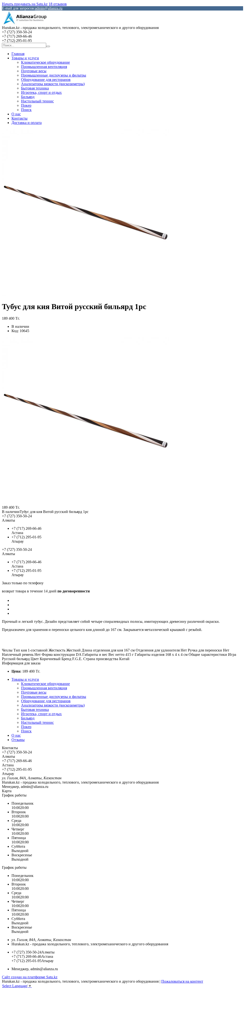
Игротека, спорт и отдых (41, 92)
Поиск (26, 110)
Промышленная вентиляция (44, 67)
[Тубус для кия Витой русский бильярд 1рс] (85, 503)
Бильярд (27, 97)
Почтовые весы (33, 71)
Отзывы (18, 740)
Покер (26, 105)
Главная (17, 54)
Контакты (19, 118)
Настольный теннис (37, 101)
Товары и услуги (25, 58)
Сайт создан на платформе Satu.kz (29, 977)
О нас (16, 114)
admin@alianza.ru (48, 8)
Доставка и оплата (26, 123)
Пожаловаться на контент (182, 981)
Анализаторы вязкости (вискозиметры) (53, 84)
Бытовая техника (35, 88)
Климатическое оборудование (45, 62)
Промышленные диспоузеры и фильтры (53, 75)
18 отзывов (58, 4)
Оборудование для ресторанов (46, 80)
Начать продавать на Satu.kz (25, 4)
